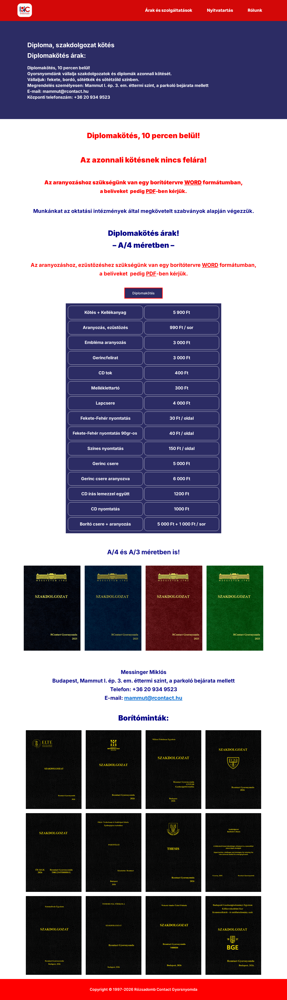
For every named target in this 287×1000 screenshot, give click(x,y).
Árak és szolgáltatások (168, 10)
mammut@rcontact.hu (153, 698)
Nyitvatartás (220, 10)
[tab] (143, 293)
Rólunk (255, 10)
